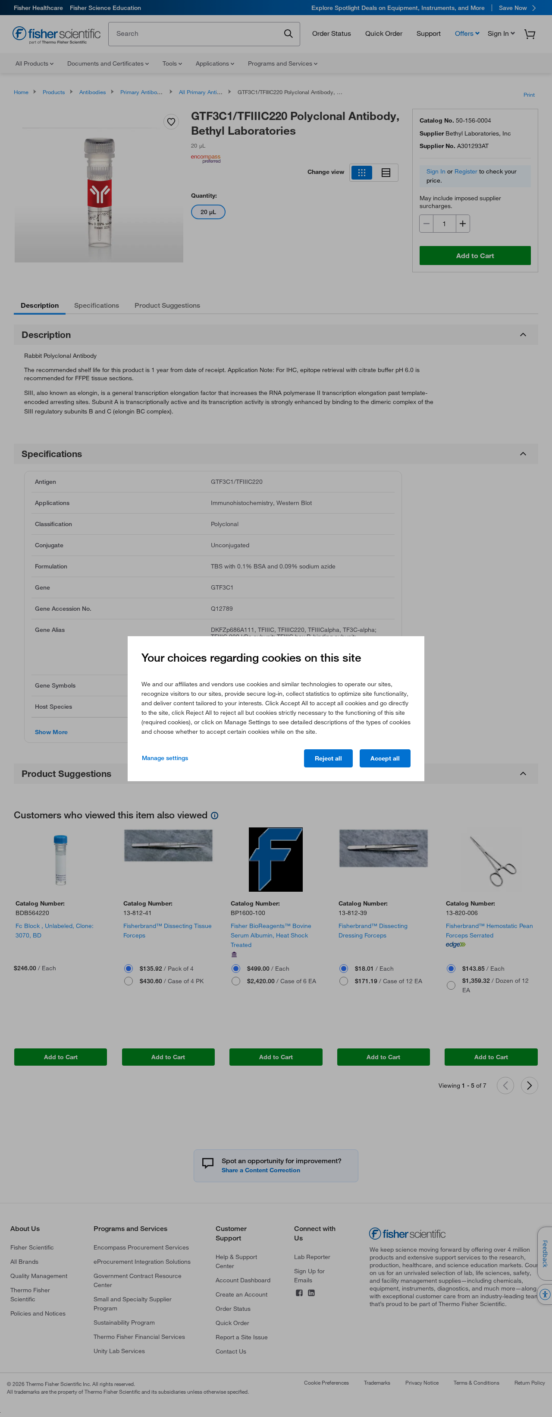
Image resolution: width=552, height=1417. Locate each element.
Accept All (385, 758)
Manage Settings (165, 758)
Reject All (328, 758)
